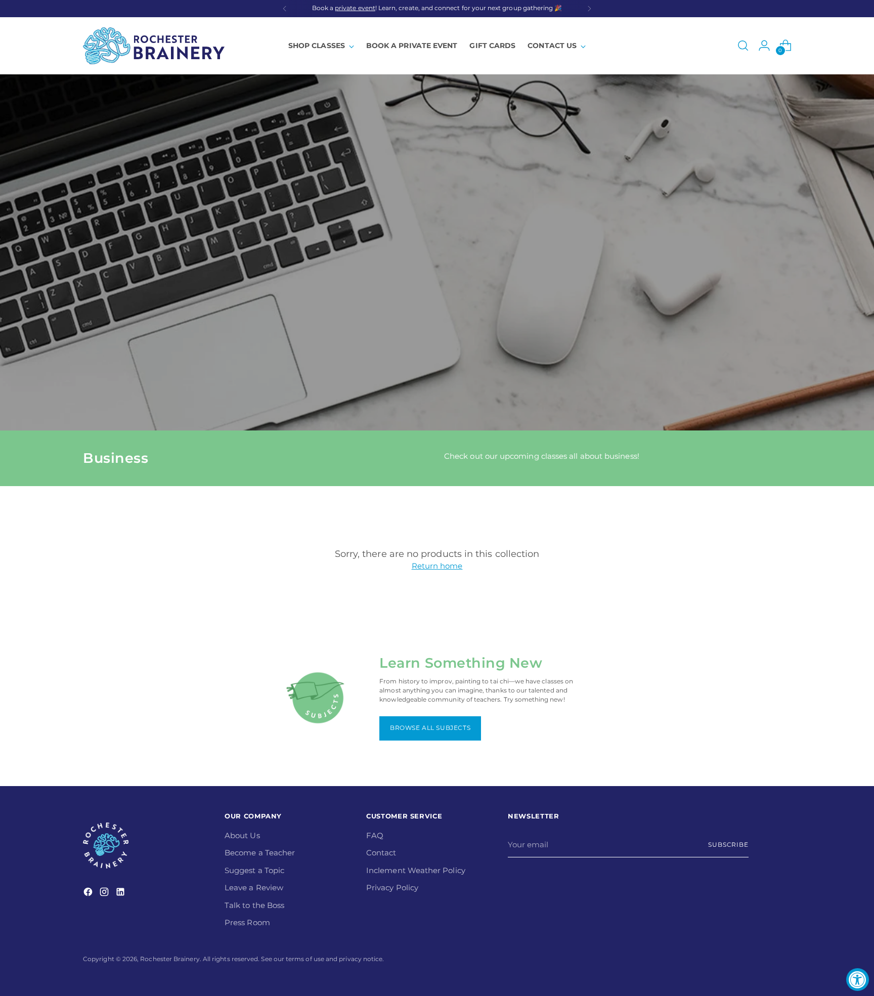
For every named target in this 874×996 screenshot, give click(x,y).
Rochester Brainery (169, 959)
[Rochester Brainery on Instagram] (105, 893)
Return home (437, 566)
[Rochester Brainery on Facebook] (89, 893)
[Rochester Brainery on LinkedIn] (121, 893)
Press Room (247, 922)
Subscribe (728, 844)
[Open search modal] (743, 45)
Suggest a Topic (254, 870)
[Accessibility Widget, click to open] (857, 979)
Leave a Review (254, 887)
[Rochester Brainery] (154, 45)
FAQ (374, 835)
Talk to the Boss (254, 905)
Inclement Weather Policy (415, 870)
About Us (242, 835)
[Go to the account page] (764, 45)
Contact (381, 852)
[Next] (589, 8)
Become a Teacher (260, 852)
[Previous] (285, 8)
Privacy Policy (392, 887)
